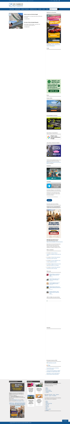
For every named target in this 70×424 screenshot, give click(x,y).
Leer (30, 393)
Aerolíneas (12, 9)
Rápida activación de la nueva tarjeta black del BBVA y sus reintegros (54, 264)
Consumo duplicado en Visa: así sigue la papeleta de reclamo (53, 261)
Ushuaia (57, 394)
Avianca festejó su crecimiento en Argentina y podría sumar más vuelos (54, 254)
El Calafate (54, 395)
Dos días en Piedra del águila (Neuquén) (31, 22)
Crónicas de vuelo (33, 9)
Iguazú (50, 395)
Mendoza (46, 395)
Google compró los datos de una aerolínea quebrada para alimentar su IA (55, 287)
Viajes (43, 9)
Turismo (39, 9)
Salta (54, 394)
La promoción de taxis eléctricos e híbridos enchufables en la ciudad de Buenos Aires (53, 371)
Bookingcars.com (16, 399)
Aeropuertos (17, 9)
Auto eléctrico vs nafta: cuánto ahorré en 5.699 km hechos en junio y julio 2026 (53, 374)
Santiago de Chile (49, 391)
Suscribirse (65, 420)
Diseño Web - (28, 422)
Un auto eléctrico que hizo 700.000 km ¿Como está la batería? (53, 368)
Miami (47, 387)
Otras (47, 9)
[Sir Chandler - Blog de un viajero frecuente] (16, 4)
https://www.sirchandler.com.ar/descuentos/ (55, 241)
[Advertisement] (43, 5)
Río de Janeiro (48, 390)
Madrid (47, 402)
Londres (47, 392)
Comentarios (51, 284)
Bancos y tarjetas (25, 9)
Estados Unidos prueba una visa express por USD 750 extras (53, 258)
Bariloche (50, 394)
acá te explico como (20, 400)
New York (47, 404)
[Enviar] (58, 9)
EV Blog (48, 365)
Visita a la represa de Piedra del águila (31, 14)
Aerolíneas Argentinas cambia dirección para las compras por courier (54, 292)
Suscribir (49, 200)
